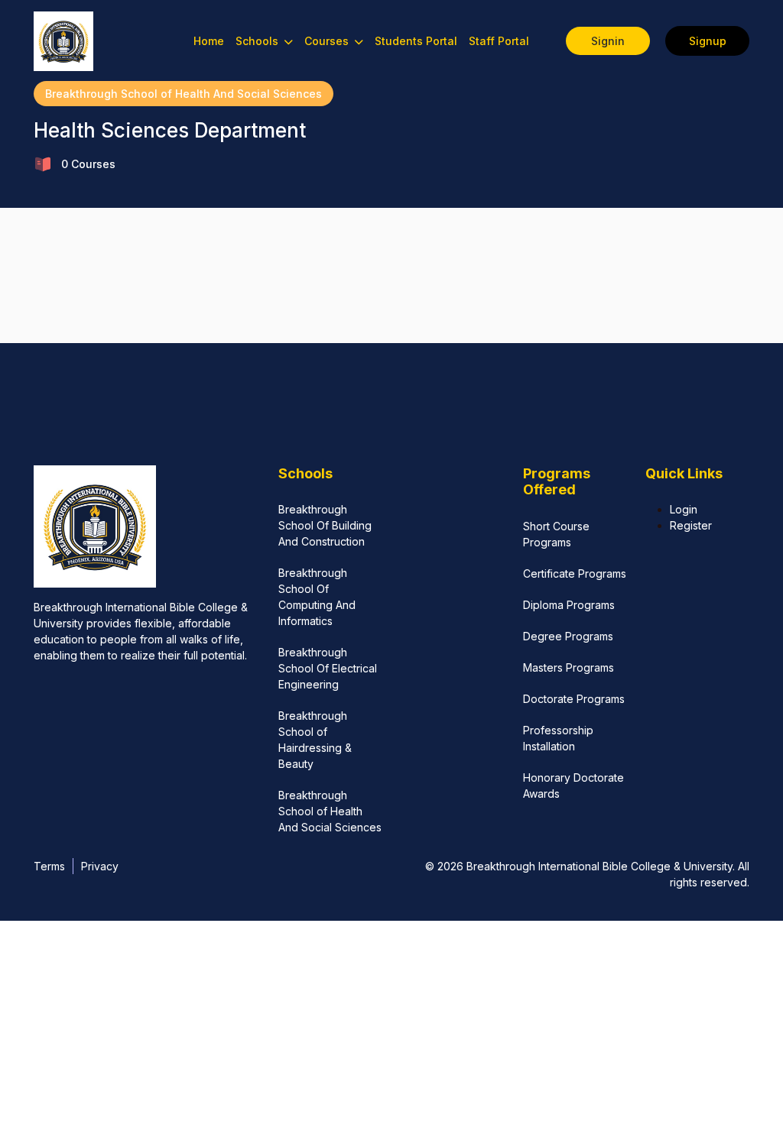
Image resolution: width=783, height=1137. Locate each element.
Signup (707, 40)
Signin (608, 40)
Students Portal (416, 40)
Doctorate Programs (574, 698)
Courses (328, 40)
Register (691, 525)
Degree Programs (568, 636)
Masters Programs (568, 667)
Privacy (100, 866)
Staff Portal (499, 40)
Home (208, 40)
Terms (49, 866)
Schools (258, 40)
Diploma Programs (569, 604)
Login (683, 509)
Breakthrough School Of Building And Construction (325, 525)
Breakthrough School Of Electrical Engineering (327, 668)
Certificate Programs (574, 573)
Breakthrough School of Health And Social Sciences (183, 93)
